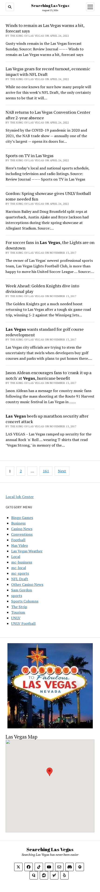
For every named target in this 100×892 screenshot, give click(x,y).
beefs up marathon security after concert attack (47, 418)
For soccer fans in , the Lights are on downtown (50, 245)
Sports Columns (24, 601)
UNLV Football (23, 623)
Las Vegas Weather (27, 551)
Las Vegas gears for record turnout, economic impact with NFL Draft (48, 71)
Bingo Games (22, 517)
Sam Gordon (21, 590)
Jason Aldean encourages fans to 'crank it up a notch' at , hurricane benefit (48, 375)
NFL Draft (19, 578)
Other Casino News (27, 584)
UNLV (15, 617)
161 (46, 471)
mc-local (18, 567)
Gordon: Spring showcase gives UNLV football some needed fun (48, 196)
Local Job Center (20, 496)
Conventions (22, 534)
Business (18, 523)
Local (15, 556)
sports (16, 595)
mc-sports (20, 573)
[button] (49, 772)
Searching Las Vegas (50, 5)
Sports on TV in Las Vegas (29, 155)
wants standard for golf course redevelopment (45, 331)
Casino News (21, 528)
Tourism (18, 612)
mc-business (21, 562)
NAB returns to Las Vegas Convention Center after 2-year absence (48, 114)
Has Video (19, 545)
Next (62, 471)
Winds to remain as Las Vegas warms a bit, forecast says (45, 28)
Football (18, 539)
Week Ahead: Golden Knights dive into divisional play (42, 288)
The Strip (19, 606)
